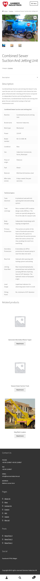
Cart (31, 576)
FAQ (6, 513)
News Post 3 (8, 536)
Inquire (7, 517)
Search (20, 578)
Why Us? (7, 520)
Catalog (11, 11)
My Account (6, 578)
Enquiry (7, 509)
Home (6, 11)
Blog (6, 502)
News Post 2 (8, 539)
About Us (7, 499)
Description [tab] (6, 77)
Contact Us (8, 506)
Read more (20, 343)
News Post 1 (8, 543)
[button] (35, 17)
